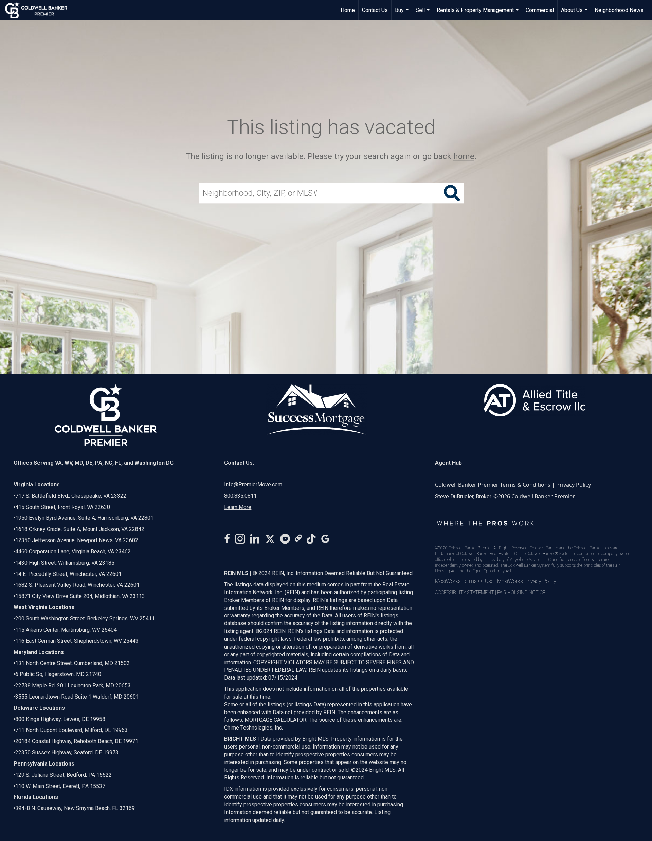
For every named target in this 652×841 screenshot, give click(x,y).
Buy (402, 13)
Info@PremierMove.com (253, 484)
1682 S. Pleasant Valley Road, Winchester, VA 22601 (77, 585)
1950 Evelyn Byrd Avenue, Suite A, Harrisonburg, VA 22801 (84, 518)
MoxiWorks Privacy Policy (526, 581)
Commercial (540, 10)
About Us (575, 13)
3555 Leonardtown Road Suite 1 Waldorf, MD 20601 (77, 696)
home (463, 156)
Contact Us (375, 10)
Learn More (237, 507)
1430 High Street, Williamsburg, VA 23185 (64, 563)
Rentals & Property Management (478, 13)
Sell (423, 13)
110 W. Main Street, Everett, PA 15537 (60, 786)
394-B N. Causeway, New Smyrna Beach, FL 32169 (75, 808)
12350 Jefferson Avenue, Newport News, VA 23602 (76, 540)
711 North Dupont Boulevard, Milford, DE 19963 (71, 730)
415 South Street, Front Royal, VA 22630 (62, 507)
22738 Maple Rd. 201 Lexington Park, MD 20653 (73, 685)
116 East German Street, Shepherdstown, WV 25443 (77, 641)
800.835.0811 (240, 496)
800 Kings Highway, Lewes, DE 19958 (60, 719)
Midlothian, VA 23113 (79, 596)
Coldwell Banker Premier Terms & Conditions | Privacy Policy (513, 484)
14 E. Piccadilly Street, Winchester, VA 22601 (68, 574)
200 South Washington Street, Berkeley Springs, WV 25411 (85, 618)
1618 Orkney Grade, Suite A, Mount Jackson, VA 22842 (79, 529)
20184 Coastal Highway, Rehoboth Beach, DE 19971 (76, 741)
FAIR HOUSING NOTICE (521, 592)
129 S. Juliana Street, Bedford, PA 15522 (63, 775)
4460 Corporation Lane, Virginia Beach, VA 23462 (73, 551)
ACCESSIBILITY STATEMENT (464, 592)
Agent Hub (448, 463)
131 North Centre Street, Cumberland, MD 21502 (72, 663)
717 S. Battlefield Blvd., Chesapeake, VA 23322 (70, 496)
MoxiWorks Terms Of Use (464, 581)
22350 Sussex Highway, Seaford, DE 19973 (67, 752)
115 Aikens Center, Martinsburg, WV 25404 (66, 630)
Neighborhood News (619, 10)
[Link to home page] (39, 10)
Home (348, 10)
